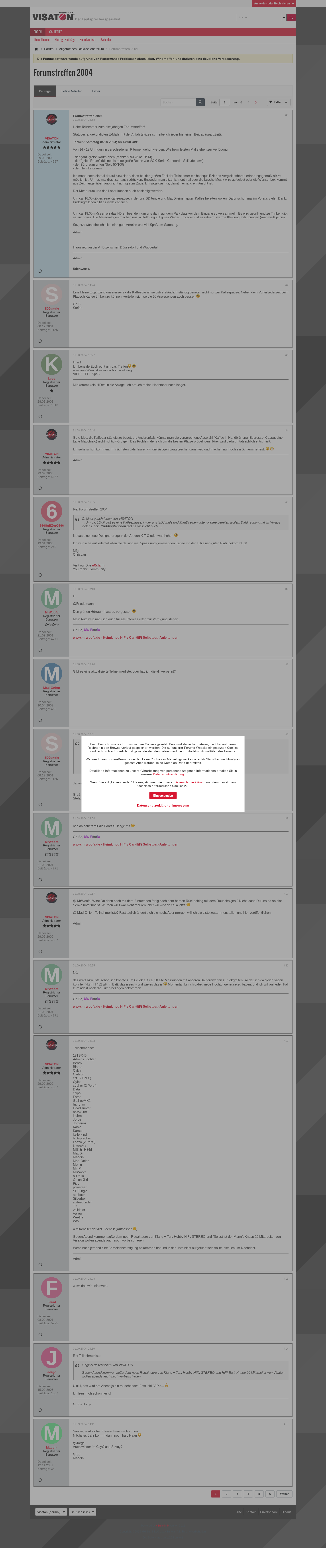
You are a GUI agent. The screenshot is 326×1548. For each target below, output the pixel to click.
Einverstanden (163, 795)
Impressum (180, 805)
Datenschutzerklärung (168, 774)
